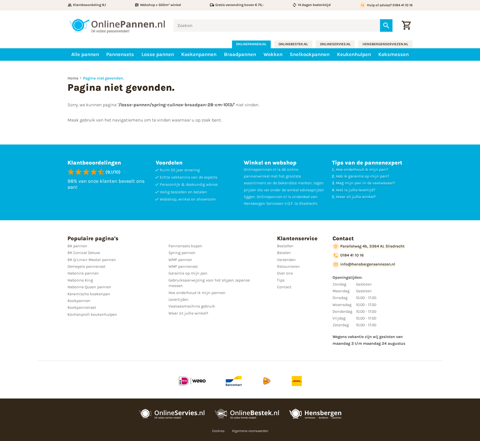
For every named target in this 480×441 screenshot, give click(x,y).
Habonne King (80, 280)
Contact (284, 286)
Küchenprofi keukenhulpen (92, 314)
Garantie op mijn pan (188, 273)
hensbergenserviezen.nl (385, 44)
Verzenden (286, 259)
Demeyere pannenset (87, 266)
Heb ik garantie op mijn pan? (362, 176)
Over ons (285, 273)
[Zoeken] (386, 25)
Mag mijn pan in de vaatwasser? (365, 182)
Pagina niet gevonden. (103, 78)
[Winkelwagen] (406, 25)
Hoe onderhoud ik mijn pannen (197, 292)
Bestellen (285, 246)
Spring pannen (182, 252)
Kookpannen (79, 300)
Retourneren (288, 266)
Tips (280, 280)
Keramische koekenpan (89, 294)
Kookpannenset (82, 307)
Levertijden (178, 299)
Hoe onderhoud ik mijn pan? (362, 169)
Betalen (284, 252)
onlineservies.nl (335, 44)
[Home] (117, 25)
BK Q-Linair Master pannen (92, 259)
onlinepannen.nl (251, 44)
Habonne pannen (83, 273)
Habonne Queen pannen (89, 286)
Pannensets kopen (185, 246)
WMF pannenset (183, 266)
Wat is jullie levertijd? (355, 190)
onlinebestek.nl (293, 44)
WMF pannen (180, 259)
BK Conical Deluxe (84, 252)
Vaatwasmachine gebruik (191, 306)
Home (73, 78)
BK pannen (77, 246)
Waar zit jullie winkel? (356, 196)
